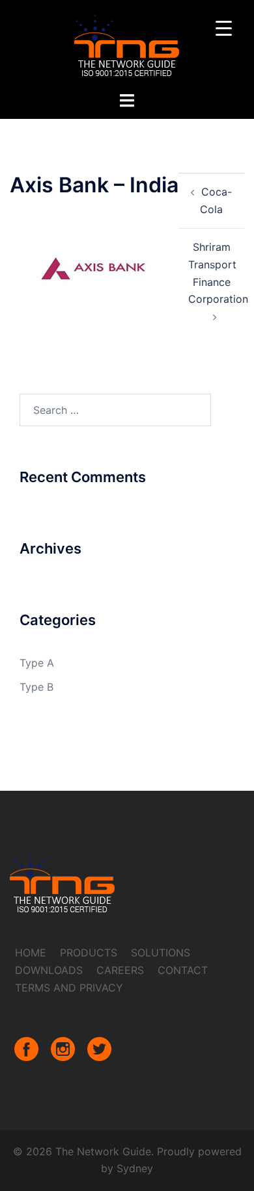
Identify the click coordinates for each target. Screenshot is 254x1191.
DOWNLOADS (49, 970)
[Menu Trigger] (224, 27)
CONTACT (183, 970)
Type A (37, 662)
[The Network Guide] (127, 44)
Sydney (135, 1168)
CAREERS (120, 970)
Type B (36, 686)
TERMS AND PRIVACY (69, 987)
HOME (30, 952)
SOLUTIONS (160, 952)
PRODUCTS (88, 952)
